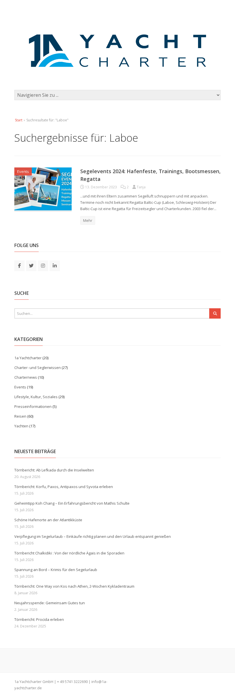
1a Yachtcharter (28, 357)
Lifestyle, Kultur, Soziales (36, 396)
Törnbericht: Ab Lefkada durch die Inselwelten (54, 470)
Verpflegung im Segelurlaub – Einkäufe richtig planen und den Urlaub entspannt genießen (92, 536)
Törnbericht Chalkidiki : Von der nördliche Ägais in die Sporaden (69, 553)
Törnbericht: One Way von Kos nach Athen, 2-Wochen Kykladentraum (74, 586)
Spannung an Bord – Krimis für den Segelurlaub (55, 569)
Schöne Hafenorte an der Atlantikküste (48, 519)
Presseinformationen (33, 406)
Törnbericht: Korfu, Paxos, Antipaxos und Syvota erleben (63, 486)
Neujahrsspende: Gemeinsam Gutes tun (49, 602)
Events (23, 171)
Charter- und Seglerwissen (37, 367)
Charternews (25, 377)
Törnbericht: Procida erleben (39, 619)
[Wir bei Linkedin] (55, 265)
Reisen (20, 416)
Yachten (21, 426)
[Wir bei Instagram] (43, 265)
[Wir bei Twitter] (31, 265)
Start (18, 120)
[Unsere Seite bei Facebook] (19, 265)
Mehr (87, 220)
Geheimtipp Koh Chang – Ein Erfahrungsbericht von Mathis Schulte (72, 503)
